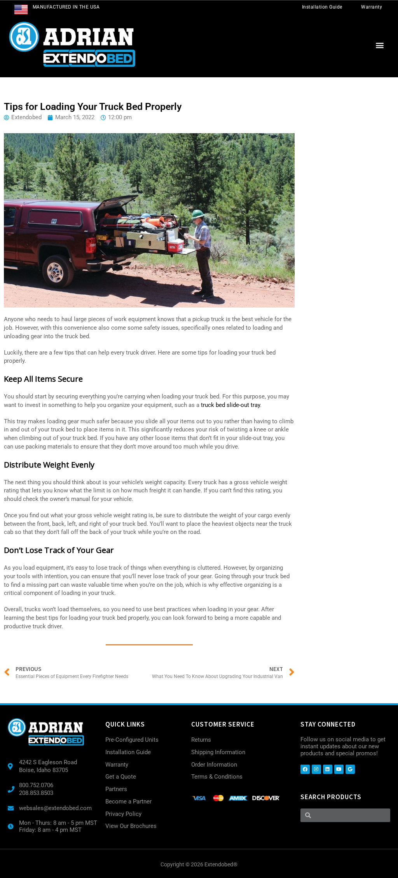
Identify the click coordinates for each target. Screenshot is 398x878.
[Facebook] (305, 769)
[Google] (350, 769)
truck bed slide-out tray (230, 405)
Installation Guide (322, 7)
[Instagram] (316, 769)
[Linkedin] (327, 769)
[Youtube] (339, 769)
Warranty (371, 7)
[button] (380, 45)
